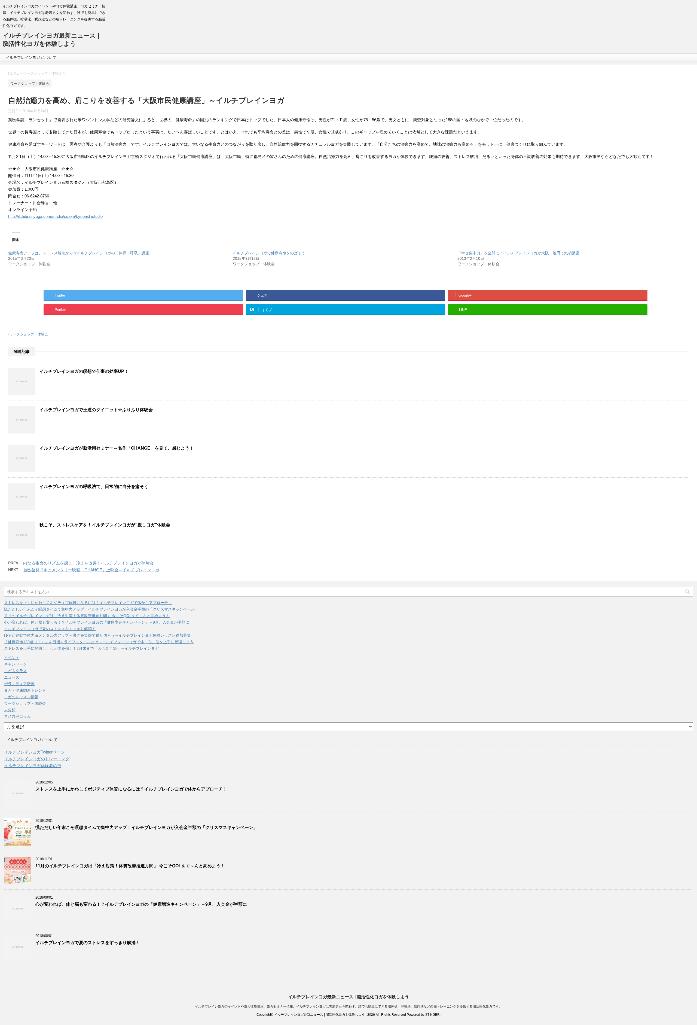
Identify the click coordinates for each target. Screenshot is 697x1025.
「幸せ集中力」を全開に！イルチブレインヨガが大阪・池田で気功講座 (518, 253)
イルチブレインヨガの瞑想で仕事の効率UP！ (84, 371)
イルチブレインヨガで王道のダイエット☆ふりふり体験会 (96, 409)
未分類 (10, 710)
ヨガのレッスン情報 (21, 697)
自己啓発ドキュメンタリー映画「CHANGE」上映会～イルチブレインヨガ (91, 570)
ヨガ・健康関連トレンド (25, 690)
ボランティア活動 (19, 684)
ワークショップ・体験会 (28, 334)
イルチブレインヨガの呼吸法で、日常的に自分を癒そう (93, 486)
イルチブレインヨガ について (31, 57)
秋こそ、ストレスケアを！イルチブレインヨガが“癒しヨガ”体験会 (104, 525)
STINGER (432, 1015)
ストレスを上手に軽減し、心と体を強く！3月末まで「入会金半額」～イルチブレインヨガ (81, 648)
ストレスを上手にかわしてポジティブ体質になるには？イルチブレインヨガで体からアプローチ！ (88, 602)
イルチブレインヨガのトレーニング (36, 758)
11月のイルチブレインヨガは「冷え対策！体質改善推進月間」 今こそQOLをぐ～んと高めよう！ (87, 616)
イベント (11, 657)
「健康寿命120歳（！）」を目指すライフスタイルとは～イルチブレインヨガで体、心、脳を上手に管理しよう (99, 642)
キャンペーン (15, 664)
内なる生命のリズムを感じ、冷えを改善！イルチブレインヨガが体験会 (88, 563)
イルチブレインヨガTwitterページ (34, 752)
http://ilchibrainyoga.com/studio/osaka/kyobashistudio (55, 216)
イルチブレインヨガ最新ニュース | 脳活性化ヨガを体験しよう (348, 997)
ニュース (11, 677)
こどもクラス (15, 671)
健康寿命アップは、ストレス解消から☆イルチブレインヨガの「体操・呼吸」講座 (78, 253)
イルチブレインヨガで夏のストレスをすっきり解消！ (50, 629)
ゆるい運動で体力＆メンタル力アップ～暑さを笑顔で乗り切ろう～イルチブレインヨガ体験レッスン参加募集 (97, 635)
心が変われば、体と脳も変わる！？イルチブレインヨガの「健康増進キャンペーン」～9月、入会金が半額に (96, 622)
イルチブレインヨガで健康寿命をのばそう (269, 253)
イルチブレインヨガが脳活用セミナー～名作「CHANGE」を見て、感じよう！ (116, 448)
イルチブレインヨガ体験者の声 (32, 765)
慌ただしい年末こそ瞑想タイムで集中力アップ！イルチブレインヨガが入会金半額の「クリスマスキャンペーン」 (101, 609)
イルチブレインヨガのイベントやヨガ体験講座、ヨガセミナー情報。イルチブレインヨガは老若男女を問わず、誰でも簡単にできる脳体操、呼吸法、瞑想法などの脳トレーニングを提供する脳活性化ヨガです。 (348, 1006)
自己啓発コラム (17, 716)
